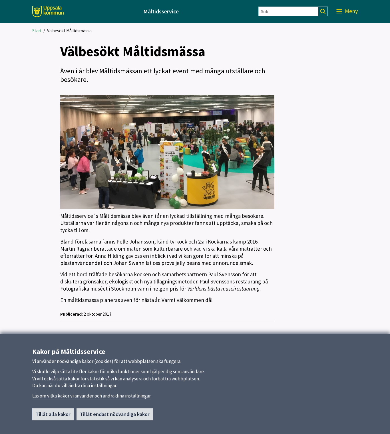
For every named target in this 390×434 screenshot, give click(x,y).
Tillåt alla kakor (53, 414)
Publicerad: (71, 314)
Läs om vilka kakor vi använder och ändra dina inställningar (91, 396)
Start (37, 30)
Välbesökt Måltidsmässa (69, 30)
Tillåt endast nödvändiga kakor (114, 414)
